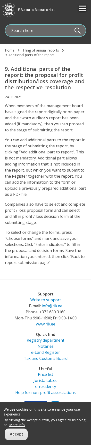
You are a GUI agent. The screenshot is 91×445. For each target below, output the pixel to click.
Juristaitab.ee (45, 380)
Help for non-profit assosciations (45, 392)
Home (10, 50)
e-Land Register (45, 352)
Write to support (45, 299)
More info (17, 425)
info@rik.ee (52, 306)
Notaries (46, 346)
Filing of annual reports (41, 50)
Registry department (45, 340)
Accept (16, 434)
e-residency (45, 386)
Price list (45, 374)
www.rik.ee (45, 324)
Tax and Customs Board (45, 358)
